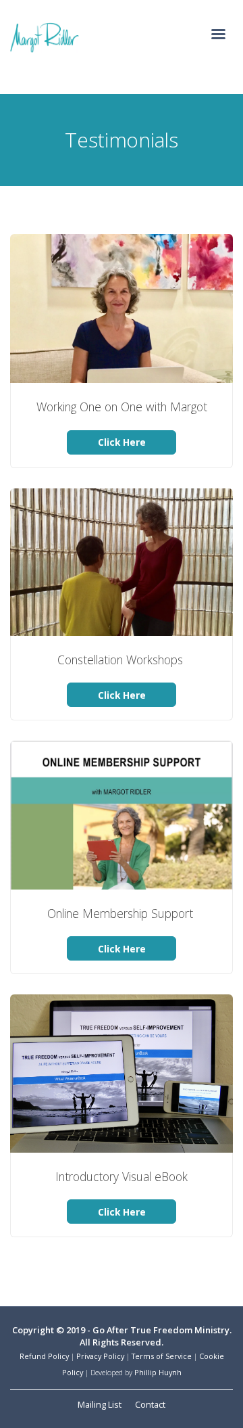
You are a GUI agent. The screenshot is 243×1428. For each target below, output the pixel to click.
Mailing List (100, 1404)
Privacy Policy (100, 1356)
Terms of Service (162, 1356)
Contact (150, 1404)
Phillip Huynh (158, 1372)
